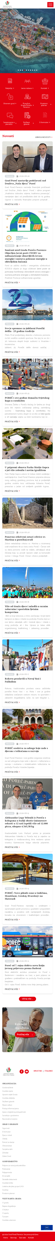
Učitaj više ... (27, 999)
